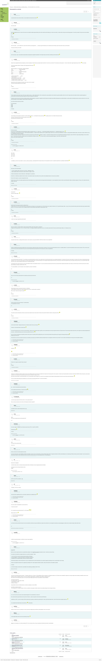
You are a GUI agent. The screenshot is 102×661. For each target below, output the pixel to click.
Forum (2, 11)
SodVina (15, 572)
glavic (15, 405)
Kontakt (21, 659)
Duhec (66, 635)
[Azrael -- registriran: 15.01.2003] (12, 92)
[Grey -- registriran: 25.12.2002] (12, 449)
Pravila (2, 659)
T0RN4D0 (15, 321)
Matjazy (15, 591)
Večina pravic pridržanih (6, 659)
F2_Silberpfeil (16, 396)
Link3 (12, 106)
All (14, 459)
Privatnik (15, 256)
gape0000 (15, 532)
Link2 (12, 105)
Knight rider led (14, 638)
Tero (12, 639)
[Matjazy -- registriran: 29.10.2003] (12, 592)
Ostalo (2, 19)
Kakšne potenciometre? (16, 641)
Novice (2, 8)
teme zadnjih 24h (4, 13)
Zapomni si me (96, 13)
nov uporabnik (95, 19)
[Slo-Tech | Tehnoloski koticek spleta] (5, 4)
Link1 (12, 104)
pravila (3, 20)
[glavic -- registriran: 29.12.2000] (12, 406)
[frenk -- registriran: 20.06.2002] (12, 15)
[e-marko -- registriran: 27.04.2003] (12, 30)
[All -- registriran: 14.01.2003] (12, 460)
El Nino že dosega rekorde (17, 0)
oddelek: (44, 656)
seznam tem (95, 28)
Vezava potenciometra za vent (17, 645)
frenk (15, 14)
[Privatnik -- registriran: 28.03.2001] (12, 257)
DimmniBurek (13, 646)
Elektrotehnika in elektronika (19, 637)
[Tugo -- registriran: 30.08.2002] (12, 414)
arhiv (2, 9)
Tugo (15, 414)
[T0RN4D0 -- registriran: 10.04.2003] (12, 322)
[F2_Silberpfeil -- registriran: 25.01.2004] (12, 397)
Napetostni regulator (15, 635)
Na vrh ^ (100, 659)
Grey (15, 448)
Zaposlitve (2, 16)
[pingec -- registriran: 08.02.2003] (12, 520)
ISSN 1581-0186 (25, 659)
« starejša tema (40, 656)
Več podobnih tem (12, 652)
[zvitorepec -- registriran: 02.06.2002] (12, 424)
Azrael (15, 91)
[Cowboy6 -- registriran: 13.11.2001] (12, 371)
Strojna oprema (17, 650)
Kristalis (13, 636)
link (26, 408)
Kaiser (66, 648)
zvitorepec (16, 423)
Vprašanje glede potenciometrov (17, 648)
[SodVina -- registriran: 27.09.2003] (12, 573)
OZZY (12, 649)
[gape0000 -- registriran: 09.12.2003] (12, 533)
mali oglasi (3, 12)
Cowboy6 (15, 370)
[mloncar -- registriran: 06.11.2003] (12, 23)
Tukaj (12, 623)
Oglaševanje (17, 659)
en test (12, 468)
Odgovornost (13, 659)
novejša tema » (61, 656)
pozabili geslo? (95, 20)
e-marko (15, 29)
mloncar (15, 22)
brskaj (2, 17)
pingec (15, 519)
